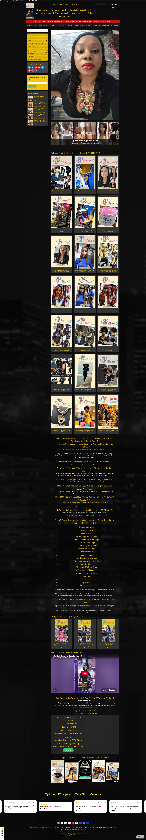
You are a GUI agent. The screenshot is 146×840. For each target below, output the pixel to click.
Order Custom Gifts (74, 829)
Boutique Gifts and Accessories (102, 26)
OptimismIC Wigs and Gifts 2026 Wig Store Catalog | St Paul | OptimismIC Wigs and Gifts (84, 481)
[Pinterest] (36, 67)
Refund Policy (88, 827)
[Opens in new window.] (10, 810)
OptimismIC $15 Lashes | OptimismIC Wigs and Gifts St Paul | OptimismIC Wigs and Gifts (84, 449)
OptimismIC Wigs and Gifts (72, 833)
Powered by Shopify (73, 835)
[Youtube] (39, 67)
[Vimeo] (42, 67)
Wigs (46, 26)
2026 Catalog (38, 25)
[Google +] (29, 70)
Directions (68, 750)
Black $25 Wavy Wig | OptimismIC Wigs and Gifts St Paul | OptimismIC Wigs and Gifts (85, 464)
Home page (30, 25)
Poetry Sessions (64, 829)
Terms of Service (70, 827)
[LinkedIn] (36, 70)
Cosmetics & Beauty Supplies (83, 26)
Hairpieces (70, 26)
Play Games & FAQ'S (59, 827)
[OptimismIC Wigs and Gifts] (30, 10)
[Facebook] (32, 67)
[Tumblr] (39, 70)
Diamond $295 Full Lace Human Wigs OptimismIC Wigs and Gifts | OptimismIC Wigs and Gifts (85, 502)
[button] (2, 833)
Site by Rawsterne (73, 834)
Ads (85, 829)
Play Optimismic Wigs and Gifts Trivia (85, 711)
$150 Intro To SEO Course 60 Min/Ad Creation (104, 827)
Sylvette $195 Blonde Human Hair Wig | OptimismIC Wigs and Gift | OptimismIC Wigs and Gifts (85, 515)
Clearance (116, 25)
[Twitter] (29, 67)
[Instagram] (32, 70)
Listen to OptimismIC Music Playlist (84, 713)
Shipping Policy (79, 827)
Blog (81, 829)
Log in (98, 3)
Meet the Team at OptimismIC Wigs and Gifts (41, 827)
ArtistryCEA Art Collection (57, 25)
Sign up (103, 3)
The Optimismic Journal (38, 59)
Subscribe (32, 86)
